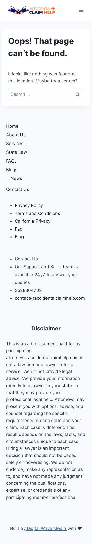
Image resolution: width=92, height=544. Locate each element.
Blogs (11, 169)
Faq (18, 229)
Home (12, 126)
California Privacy (32, 221)
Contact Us (17, 189)
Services (15, 143)
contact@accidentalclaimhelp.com (50, 298)
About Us (16, 134)
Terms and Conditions (37, 213)
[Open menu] (81, 10)
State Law (16, 152)
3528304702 (28, 290)
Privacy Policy (29, 205)
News (16, 178)
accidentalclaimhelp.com (54, 357)
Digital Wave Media (46, 528)
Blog (19, 236)
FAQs (11, 161)
